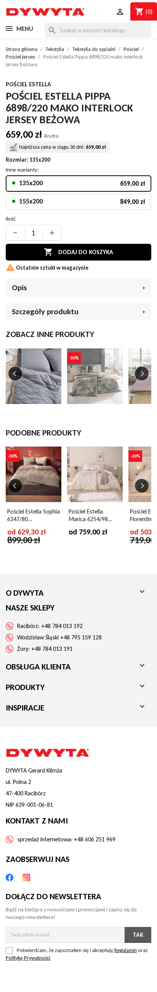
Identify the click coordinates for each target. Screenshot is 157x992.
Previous (15, 373)
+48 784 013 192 (62, 626)
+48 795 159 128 (81, 637)
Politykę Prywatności (28, 958)
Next (142, 373)
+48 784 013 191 (52, 648)
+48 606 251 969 (94, 839)
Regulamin (125, 950)
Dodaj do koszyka (78, 251)
